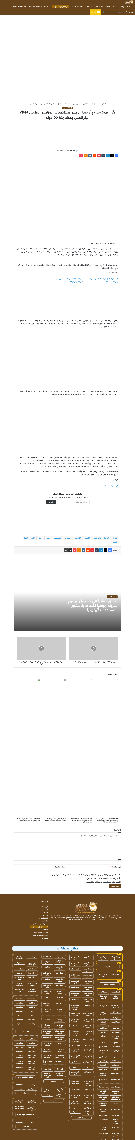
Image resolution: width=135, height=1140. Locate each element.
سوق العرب (88, 1089)
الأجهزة (108, 6)
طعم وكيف (115, 1065)
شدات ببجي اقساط (88, 958)
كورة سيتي (47, 1069)
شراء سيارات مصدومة (47, 1056)
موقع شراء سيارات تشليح (47, 1050)
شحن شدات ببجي (88, 1032)
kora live (19, 999)
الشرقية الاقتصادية (103, 1023)
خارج (47, 538)
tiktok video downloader (19, 1108)
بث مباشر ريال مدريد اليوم (47, 1075)
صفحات (8, 6)
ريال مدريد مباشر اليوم (60, 1090)
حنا (88, 1068)
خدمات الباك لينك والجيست (88, 1083)
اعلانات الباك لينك (103, 1098)
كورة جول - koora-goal (32, 964)
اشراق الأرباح (103, 1079)
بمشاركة (68, 538)
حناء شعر (75, 1062)
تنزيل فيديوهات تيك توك (32, 1108)
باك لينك (89, 6)
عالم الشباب (109, 966)
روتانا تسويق (115, 1046)
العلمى (87, 538)
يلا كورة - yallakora (19, 984)
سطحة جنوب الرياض (59, 1038)
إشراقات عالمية (92, 104)
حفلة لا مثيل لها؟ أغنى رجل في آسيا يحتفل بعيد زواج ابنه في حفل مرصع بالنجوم (28, 819)
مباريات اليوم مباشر (60, 962)
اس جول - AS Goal (19, 990)
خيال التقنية (116, 1018)
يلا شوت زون (32, 1089)
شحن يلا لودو (87, 1039)
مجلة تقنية (115, 1127)
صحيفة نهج (115, 1032)
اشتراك (51, 502)
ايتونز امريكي (75, 969)
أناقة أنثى (103, 1036)
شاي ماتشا (87, 1072)
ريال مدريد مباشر (59, 968)
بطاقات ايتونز (75, 1045)
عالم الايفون (115, 1028)
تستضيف (57, 538)
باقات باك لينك (103, 1092)
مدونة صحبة (115, 1073)
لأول (32, 538)
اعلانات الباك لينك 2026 (103, 1110)
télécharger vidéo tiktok (25, 1115)
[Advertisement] (67, 30)
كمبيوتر (115, 6)
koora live (19, 969)
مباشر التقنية (103, 1069)
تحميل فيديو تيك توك (19, 1101)
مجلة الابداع (103, 1046)
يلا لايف (53, 1081)
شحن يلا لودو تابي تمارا (75, 1014)
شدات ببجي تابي (75, 964)
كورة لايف (32, 1003)
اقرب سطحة (47, 1037)
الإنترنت (122, 6)
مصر (114, 542)
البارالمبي (97, 538)
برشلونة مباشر (47, 962)
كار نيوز (103, 1032)
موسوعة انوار (115, 1079)
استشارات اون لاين (103, 1051)
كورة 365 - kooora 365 (32, 990)
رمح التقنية (115, 1061)
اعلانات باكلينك (81, 1118)
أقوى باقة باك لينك (75, 1096)
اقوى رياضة (115, 1115)
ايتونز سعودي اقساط (87, 976)
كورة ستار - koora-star (19, 958)
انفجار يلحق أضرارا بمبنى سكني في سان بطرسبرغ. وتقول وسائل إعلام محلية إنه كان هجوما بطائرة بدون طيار (107, 820)
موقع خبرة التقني (115, 1037)
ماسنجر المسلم (109, 984)
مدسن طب (103, 1115)
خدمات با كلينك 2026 (87, 1102)
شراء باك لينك (115, 1087)
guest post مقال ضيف (75, 1082)
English (46, 6)
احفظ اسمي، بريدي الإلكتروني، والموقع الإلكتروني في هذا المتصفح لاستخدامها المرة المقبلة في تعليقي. (86, 875)
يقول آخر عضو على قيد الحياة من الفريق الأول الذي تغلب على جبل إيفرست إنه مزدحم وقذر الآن (81, 820)
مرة (25, 538)
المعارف (115, 1057)
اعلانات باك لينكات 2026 (25, 1077)
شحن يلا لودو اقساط (75, 976)
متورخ (116, 1042)
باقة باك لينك (115, 974)
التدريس (115, 1103)
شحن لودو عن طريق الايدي (75, 1040)
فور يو (75, 1025)
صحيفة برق (103, 992)
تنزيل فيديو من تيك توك (32, 1101)
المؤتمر (77, 538)
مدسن (103, 1042)
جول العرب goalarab (59, 1074)
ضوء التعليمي (115, 992)
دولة (39, 538)
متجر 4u (88, 1005)
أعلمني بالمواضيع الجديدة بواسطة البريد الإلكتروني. (103, 882)
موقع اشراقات (115, 997)
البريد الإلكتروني (115, 867)
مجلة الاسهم (115, 1022)
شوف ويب (103, 1018)
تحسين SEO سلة (103, 975)
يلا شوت (60, 957)
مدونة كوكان (103, 1028)
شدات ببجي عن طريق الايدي (75, 1007)
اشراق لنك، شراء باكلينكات (115, 1098)
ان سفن (115, 1012)
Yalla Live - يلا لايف (19, 978)
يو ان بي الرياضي (103, 1128)
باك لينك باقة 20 (75, 1090)
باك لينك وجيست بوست (115, 1121)
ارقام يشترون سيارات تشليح (59, 1056)
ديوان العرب (88, 1108)
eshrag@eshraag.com (76, 919)
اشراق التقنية (103, 1006)
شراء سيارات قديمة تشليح (53, 1061)
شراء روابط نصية (115, 1092)
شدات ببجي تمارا (75, 958)
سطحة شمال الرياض (59, 1032)
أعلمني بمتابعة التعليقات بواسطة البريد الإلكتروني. (103, 878)
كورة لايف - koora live (32, 1056)
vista (114, 538)
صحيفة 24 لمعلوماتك (35, 6)
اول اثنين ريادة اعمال (115, 958)
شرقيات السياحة (103, 1074)
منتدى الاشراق (115, 1109)
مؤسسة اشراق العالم (19, 6)
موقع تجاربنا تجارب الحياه (75, 1102)
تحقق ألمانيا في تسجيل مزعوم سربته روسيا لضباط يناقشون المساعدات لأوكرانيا (93, 605)
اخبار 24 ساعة (103, 1133)
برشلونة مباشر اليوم (47, 1090)
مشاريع (75, 1108)
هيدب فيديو (103, 1057)
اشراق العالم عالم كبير (103, 1104)
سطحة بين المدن (60, 1026)
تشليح (60, 1043)
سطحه (47, 1019)
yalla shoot (47, 957)
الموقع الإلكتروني (59, 867)
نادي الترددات (115, 1051)
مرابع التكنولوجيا (103, 1013)
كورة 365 (60, 1069)
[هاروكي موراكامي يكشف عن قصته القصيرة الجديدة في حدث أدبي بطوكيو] (54, 748)
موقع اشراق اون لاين (103, 997)
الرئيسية (129, 6)
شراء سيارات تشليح (60, 1050)
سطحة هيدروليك (47, 1026)
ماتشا (75, 1068)
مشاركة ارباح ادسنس (103, 958)
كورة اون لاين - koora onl (32, 984)
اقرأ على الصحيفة (111, 486)
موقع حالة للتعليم (115, 1134)
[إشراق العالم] (129, 2)
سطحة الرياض (59, 1020)
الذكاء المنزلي (99, 6)
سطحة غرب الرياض (47, 1032)
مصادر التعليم (103, 1119)
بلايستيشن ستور (87, 1050)
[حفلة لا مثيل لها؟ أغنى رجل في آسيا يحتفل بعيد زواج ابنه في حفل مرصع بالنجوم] (28, 748)
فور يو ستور (75, 999)
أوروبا (106, 538)
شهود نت (103, 1065)
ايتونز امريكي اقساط (75, 1020)
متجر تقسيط (75, 987)
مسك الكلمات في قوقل (115, 1007)
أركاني (116, 1069)
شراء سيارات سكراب (47, 1044)
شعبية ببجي (88, 1045)
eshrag (73, 150)
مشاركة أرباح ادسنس (78, 6)
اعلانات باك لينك (87, 1113)
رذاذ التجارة (103, 1061)
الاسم (119, 859)
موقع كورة (25, 1031)
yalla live (54, 1101)
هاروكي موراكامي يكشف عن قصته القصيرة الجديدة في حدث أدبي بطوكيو (55, 819)
